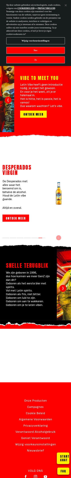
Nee (35, 50)
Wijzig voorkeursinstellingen (35, 444)
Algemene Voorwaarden (35, 419)
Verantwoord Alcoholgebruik (36, 432)
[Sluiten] (65, 5)
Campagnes (35, 407)
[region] (35, 33)
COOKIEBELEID (26, 8)
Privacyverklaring (35, 425)
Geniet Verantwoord (35, 438)
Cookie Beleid (35, 413)
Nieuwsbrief (35, 450)
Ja (35, 60)
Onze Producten (35, 400)
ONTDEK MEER (33, 114)
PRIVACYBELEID (46, 8)
